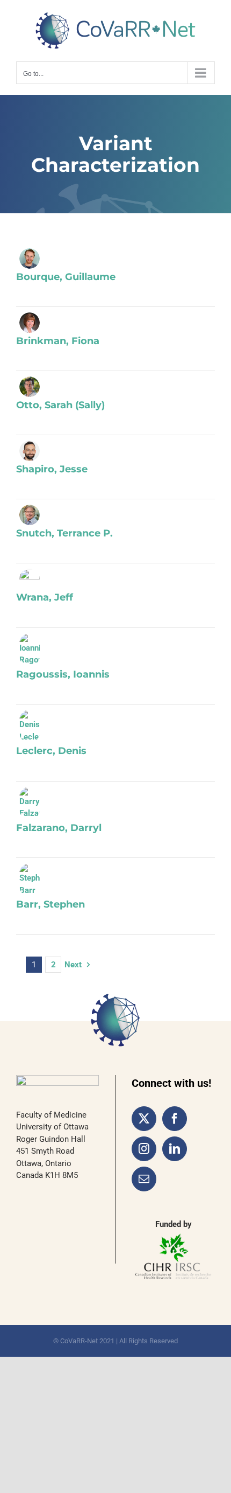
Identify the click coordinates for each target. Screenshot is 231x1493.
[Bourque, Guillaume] (29, 258)
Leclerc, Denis (51, 751)
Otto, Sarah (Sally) (60, 405)
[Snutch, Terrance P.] (29, 515)
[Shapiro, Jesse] (29, 451)
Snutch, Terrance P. (64, 533)
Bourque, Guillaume (66, 277)
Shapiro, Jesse (52, 469)
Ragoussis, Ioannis (63, 674)
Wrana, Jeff (44, 597)
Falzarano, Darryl (59, 828)
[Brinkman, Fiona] (29, 322)
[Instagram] (144, 1148)
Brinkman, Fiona (57, 341)
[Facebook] (174, 1118)
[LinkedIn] (174, 1148)
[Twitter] (144, 1118)
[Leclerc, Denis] (29, 726)
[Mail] (144, 1179)
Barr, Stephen (50, 904)
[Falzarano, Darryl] (29, 803)
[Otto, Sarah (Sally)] (29, 386)
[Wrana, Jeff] (29, 579)
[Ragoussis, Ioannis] (29, 649)
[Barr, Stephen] (29, 879)
